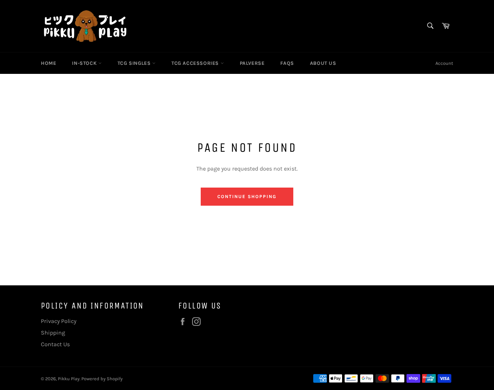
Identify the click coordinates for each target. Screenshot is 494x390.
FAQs (287, 63)
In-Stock (85, 63)
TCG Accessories (196, 63)
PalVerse (252, 63)
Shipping (53, 332)
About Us (323, 63)
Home (48, 63)
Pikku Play (69, 378)
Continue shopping (246, 196)
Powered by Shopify (102, 378)
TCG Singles (135, 63)
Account (444, 63)
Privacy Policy (58, 321)
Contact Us (55, 344)
